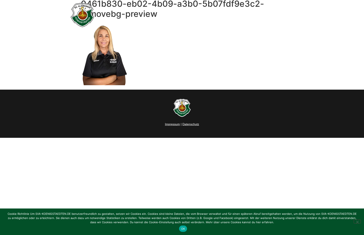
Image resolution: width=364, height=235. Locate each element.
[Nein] (357, 221)
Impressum (172, 124)
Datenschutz (190, 124)
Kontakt (290, 15)
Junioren (217, 15)
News (181, 15)
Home (165, 15)
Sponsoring (268, 15)
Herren (198, 15)
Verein (241, 15)
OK (183, 228)
